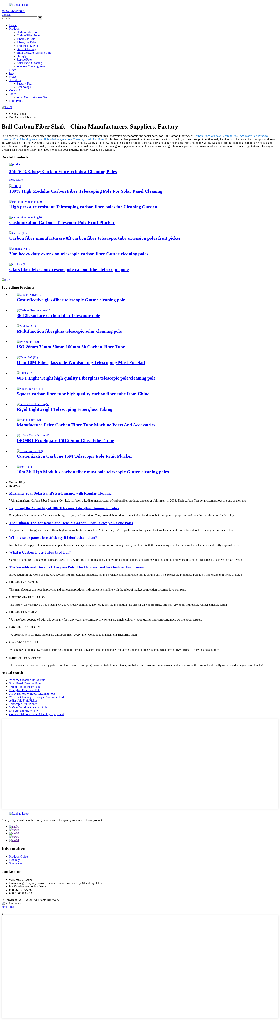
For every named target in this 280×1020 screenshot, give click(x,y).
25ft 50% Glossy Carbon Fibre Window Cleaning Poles (63, 171)
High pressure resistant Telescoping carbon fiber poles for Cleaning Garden (83, 206)
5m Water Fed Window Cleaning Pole (32, 693)
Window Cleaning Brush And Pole (83, 139)
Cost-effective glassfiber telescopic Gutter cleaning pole (71, 299)
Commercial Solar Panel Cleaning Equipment (36, 714)
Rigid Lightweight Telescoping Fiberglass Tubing (64, 409)
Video (12, 93)
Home (13, 25)
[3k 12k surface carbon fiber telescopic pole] (33, 310)
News (12, 69)
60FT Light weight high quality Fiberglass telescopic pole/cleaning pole (86, 378)
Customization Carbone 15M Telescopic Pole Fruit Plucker (74, 456)
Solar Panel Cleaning (29, 63)
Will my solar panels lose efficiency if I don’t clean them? (53, 538)
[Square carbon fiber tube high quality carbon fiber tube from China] (30, 388)
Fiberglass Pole (26, 38)
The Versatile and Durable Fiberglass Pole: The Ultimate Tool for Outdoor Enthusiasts (76, 567)
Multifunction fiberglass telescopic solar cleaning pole (69, 331)
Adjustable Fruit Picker (23, 700)
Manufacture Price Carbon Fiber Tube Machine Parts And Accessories (86, 424)
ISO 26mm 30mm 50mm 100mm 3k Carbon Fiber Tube (71, 346)
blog (11, 73)
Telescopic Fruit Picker (23, 704)
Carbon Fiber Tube (28, 35)
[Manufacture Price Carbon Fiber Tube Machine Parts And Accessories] (29, 419)
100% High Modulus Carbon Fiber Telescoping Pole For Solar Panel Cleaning (85, 191)
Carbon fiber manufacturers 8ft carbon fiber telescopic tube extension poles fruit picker (95, 238)
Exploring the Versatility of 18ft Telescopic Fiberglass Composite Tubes (64, 508)
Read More (16, 179)
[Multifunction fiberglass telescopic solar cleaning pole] (26, 326)
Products (14, 28)
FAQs (12, 76)
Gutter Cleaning (26, 49)
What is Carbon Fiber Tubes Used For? (40, 552)
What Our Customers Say (32, 97)
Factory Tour (24, 83)
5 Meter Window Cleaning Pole (28, 707)
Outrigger (22, 56)
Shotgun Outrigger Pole (23, 710)
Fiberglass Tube (26, 42)
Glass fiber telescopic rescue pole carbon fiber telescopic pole (69, 269)
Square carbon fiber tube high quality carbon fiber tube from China (83, 393)
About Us (15, 80)
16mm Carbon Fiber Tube (24, 686)
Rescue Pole (24, 59)
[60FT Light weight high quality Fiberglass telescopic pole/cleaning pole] (24, 373)
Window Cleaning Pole (31, 66)
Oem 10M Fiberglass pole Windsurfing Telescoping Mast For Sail (81, 362)
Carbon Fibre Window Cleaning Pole (216, 135)
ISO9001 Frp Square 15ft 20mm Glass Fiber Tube (65, 440)
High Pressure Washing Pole (34, 52)
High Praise (16, 100)
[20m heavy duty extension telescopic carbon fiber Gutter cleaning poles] (20, 248)
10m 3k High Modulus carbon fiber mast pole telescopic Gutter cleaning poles (93, 471)
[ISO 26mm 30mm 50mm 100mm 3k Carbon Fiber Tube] (28, 341)
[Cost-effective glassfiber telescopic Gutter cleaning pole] (29, 294)
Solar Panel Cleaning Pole (25, 683)
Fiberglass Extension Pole (24, 690)
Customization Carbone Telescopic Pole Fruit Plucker (62, 222)
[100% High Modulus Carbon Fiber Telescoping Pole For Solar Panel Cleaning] (15, 186)
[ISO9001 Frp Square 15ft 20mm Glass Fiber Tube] (33, 435)
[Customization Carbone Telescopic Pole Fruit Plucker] (25, 217)
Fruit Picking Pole (27, 45)
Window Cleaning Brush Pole (27, 679)
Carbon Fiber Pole (28, 32)
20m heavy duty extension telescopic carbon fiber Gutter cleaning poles (78, 253)
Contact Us (16, 90)
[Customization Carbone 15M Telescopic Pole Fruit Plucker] (30, 451)
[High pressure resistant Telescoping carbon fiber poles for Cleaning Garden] (25, 201)
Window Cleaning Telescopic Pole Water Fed (36, 697)
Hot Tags (14, 860)
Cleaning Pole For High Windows (40, 139)
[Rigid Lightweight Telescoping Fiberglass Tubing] (33, 404)
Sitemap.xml (16, 863)
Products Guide (18, 856)
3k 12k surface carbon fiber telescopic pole (58, 315)
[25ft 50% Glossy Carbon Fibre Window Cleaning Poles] (16, 164)
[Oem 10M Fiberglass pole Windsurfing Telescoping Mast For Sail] (27, 357)
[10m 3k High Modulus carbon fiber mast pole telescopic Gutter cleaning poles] (25, 466)
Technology (24, 87)
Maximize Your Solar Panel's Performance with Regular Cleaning (60, 493)
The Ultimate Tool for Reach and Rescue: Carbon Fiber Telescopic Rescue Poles (71, 523)
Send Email (8, 906)
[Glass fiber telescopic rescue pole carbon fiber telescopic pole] (17, 264)
